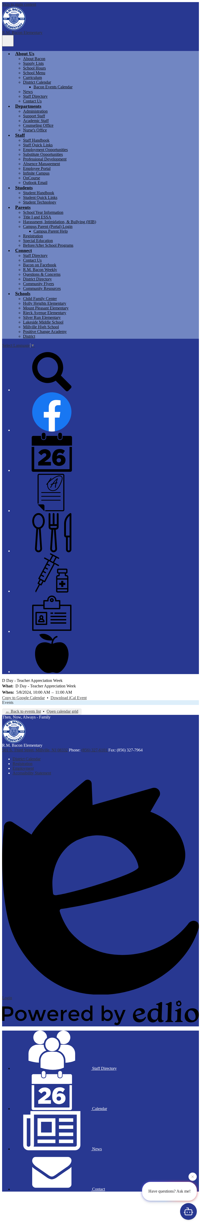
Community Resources (42, 288)
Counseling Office (38, 125)
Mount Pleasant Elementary (46, 308)
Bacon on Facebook (39, 265)
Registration (33, 236)
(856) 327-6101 (94, 750)
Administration (35, 111)
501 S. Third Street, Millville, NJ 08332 (35, 750)
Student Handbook (38, 193)
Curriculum (32, 77)
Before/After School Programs (48, 245)
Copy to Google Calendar (23, 698)
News (28, 91)
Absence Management (41, 164)
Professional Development (44, 159)
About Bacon (34, 58)
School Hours (34, 68)
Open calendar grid (62, 711)
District (29, 336)
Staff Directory (35, 96)
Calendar (99, 1108)
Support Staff (34, 116)
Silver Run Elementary (42, 317)
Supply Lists (33, 63)
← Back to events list (23, 711)
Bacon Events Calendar (53, 87)
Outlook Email (35, 182)
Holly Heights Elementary (44, 303)
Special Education (38, 240)
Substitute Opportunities (43, 154)
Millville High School (41, 327)
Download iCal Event (69, 698)
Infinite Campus (36, 173)
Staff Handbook (36, 140)
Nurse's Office (35, 130)
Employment (23, 768)
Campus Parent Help (51, 231)
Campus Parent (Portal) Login (47, 226)
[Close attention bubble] (192, 1177)
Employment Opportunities (45, 149)
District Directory (37, 279)
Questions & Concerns (41, 274)
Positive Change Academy (45, 331)
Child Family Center (40, 298)
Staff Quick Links (38, 145)
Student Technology (39, 202)
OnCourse (31, 178)
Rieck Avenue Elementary (44, 313)
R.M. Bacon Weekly (40, 269)
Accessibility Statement (32, 773)
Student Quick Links (40, 197)
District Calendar (37, 82)
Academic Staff (36, 120)
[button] (25, 53)
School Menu (34, 73)
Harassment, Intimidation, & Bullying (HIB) (59, 222)
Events (7, 702)
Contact (98, 1189)
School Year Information (43, 212)
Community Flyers (38, 283)
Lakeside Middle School (43, 322)
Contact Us (32, 101)
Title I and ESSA (37, 217)
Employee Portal (37, 168)
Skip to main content (19, 4)
